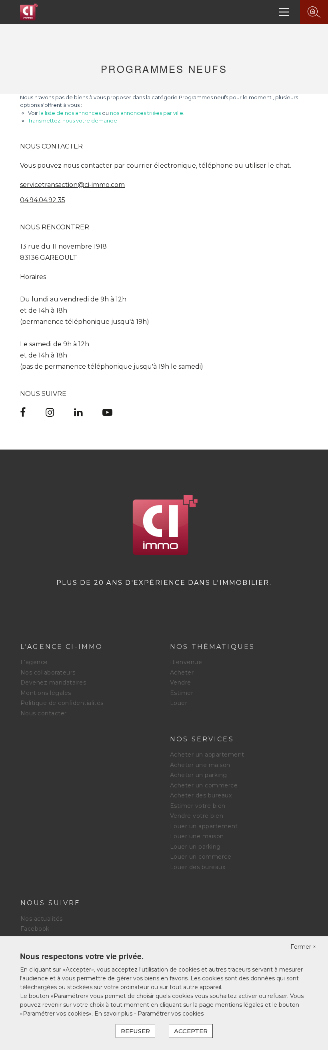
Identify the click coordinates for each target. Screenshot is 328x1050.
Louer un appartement (204, 826)
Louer (178, 703)
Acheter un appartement (207, 754)
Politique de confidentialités (62, 703)
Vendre (180, 682)
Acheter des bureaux (201, 795)
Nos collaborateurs (48, 672)
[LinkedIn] (78, 414)
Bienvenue (186, 662)
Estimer (181, 693)
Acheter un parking (198, 775)
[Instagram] (50, 414)
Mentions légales (45, 693)
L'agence (34, 662)
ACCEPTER (191, 1031)
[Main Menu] (284, 12)
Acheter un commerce (204, 785)
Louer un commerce (200, 856)
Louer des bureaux (197, 867)
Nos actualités (41, 918)
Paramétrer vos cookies (171, 1013)
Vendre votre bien (196, 815)
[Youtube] (107, 414)
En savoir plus (114, 1013)
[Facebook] (23, 414)
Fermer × (303, 946)
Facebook (35, 928)
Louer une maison (197, 836)
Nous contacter (43, 713)
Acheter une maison (200, 765)
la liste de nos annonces (70, 113)
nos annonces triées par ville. (147, 113)
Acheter (182, 672)
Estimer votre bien (198, 805)
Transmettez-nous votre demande (72, 120)
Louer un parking (195, 846)
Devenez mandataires (53, 682)
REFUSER (135, 1031)
